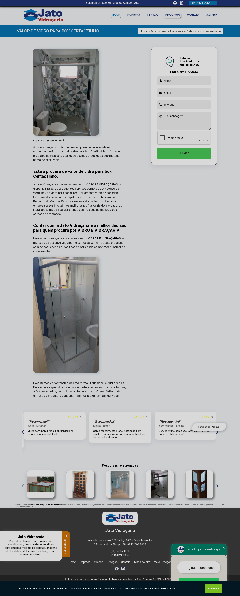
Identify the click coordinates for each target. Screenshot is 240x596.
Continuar (213, 588)
